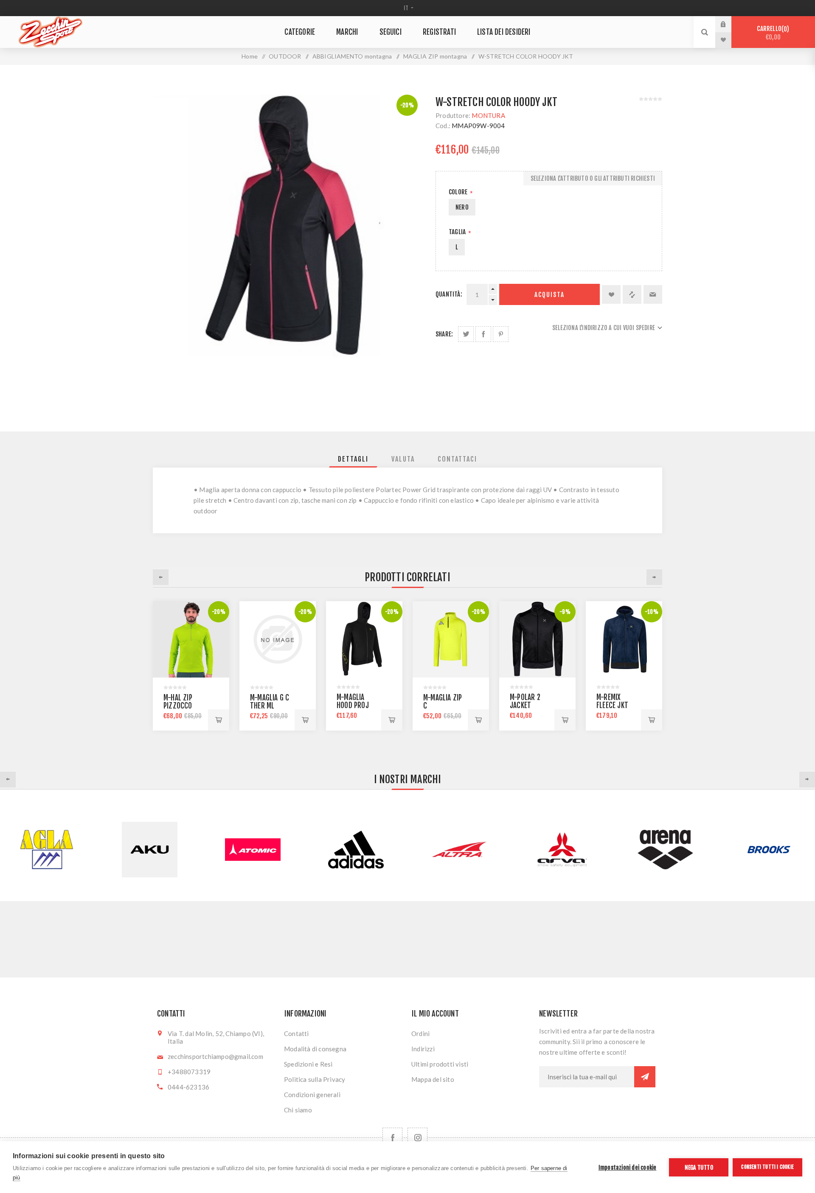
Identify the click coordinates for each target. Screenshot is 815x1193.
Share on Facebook (483, 334)
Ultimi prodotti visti (439, 1064)
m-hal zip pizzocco (177, 701)
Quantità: (449, 294)
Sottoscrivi (644, 1076)
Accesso (729, 24)
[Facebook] (392, 1138)
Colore (459, 192)
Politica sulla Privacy (314, 1079)
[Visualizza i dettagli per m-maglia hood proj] (364, 639)
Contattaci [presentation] (457, 459)
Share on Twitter (466, 334)
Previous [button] (161, 577)
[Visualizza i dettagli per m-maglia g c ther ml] (277, 639)
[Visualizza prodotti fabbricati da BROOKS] (665, 849)
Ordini (420, 1033)
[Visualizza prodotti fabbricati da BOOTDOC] (768, 849)
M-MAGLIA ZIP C (442, 701)
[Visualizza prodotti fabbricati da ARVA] (459, 849)
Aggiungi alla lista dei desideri (611, 294)
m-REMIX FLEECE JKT (612, 701)
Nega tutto (699, 1167)
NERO (462, 207)
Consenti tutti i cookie (767, 1167)
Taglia (458, 232)
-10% (651, 611)
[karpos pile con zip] (191, 639)
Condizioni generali (312, 1094)
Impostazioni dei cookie (628, 1167)
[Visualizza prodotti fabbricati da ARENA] (562, 849)
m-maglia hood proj (353, 701)
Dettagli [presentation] (353, 459)
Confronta (632, 294)
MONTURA (488, 115)
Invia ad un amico (653, 294)
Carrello (772, 33)
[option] (191, 666)
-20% (407, 105)
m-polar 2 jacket (525, 701)
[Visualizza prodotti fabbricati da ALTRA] (355, 849)
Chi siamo (298, 1110)
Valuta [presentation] (403, 459)
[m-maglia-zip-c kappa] (451, 639)
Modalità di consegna (315, 1049)
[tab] (353, 459)
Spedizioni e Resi (308, 1064)
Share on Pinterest (501, 334)
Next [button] (654, 577)
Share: (444, 334)
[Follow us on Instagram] (417, 1138)
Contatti (296, 1033)
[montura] (537, 639)
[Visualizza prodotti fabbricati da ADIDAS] (252, 849)
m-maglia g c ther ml (269, 701)
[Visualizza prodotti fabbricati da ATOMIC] (149, 849)
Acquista (549, 295)
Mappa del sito (432, 1079)
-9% (564, 611)
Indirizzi (423, 1049)
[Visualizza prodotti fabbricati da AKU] (46, 849)
